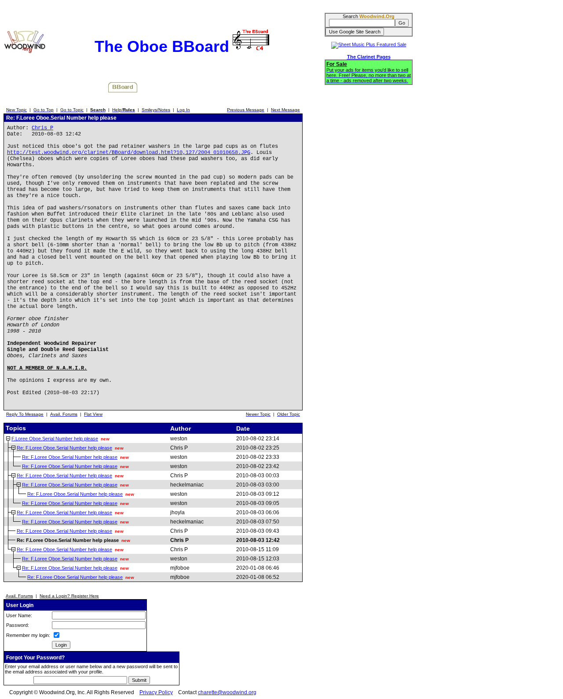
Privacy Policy (156, 692)
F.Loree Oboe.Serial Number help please (54, 438)
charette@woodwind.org (227, 692)
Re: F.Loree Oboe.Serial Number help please (64, 447)
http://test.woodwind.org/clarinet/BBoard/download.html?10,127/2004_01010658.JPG (128, 153)
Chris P (42, 128)
